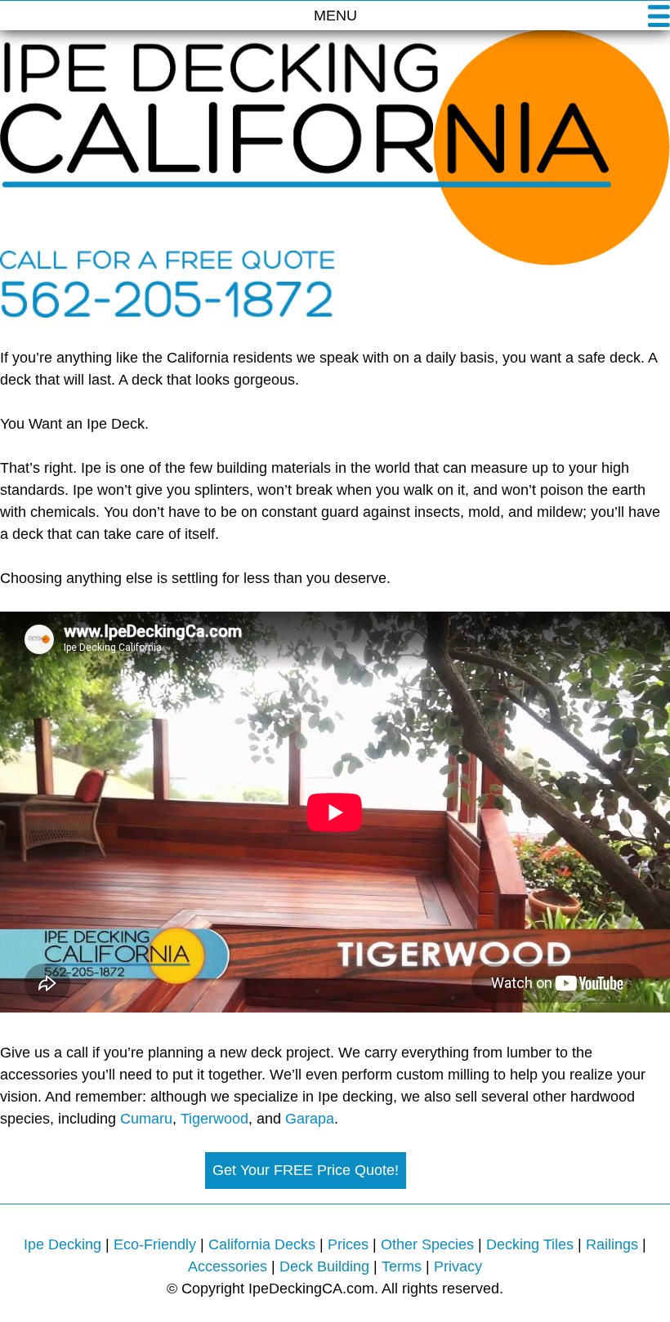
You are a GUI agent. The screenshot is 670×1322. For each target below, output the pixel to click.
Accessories (227, 1266)
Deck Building (324, 1266)
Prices (348, 1244)
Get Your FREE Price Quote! (305, 1170)
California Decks (261, 1244)
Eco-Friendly (155, 1244)
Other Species (427, 1244)
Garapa (309, 1119)
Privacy (458, 1266)
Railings (612, 1244)
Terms (402, 1266)
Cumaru (146, 1119)
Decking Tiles (530, 1244)
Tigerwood (214, 1119)
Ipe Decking (62, 1244)
